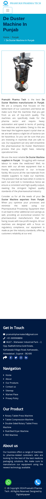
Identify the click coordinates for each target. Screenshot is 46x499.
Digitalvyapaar (23, 494)
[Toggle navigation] (7, 10)
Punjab (15, 37)
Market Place (11, 394)
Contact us (10, 386)
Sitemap (9, 390)
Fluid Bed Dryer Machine (16, 431)
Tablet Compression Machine (19, 419)
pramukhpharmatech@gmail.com (22, 334)
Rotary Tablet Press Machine (19, 415)
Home (6, 37)
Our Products (11, 382)
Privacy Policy (11, 398)
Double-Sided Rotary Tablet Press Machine (20, 425)
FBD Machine (11, 435)
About (8, 379)
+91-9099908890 (14, 338)
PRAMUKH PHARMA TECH (25, 3)
